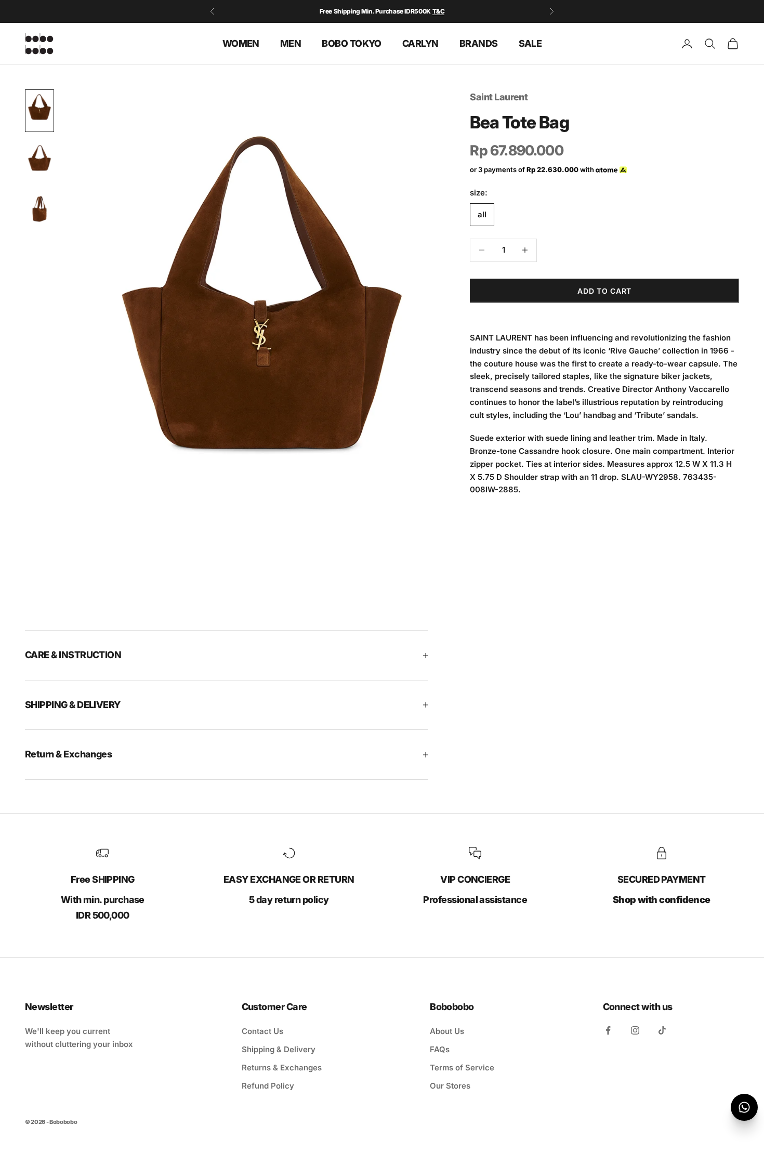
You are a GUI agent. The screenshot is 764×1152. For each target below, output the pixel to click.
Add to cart (604, 290)
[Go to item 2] (39, 161)
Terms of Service (462, 1067)
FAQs (440, 1049)
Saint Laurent (499, 96)
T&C (438, 11)
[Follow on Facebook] (608, 1030)
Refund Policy (268, 1086)
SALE (530, 42)
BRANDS (478, 42)
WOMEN (240, 42)
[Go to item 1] (39, 110)
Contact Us (262, 1031)
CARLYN (420, 42)
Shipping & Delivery (278, 1049)
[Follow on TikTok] (662, 1030)
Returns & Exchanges (282, 1067)
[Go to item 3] (39, 212)
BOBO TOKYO (351, 42)
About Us (447, 1031)
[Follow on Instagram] (635, 1030)
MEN (290, 42)
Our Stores (450, 1086)
